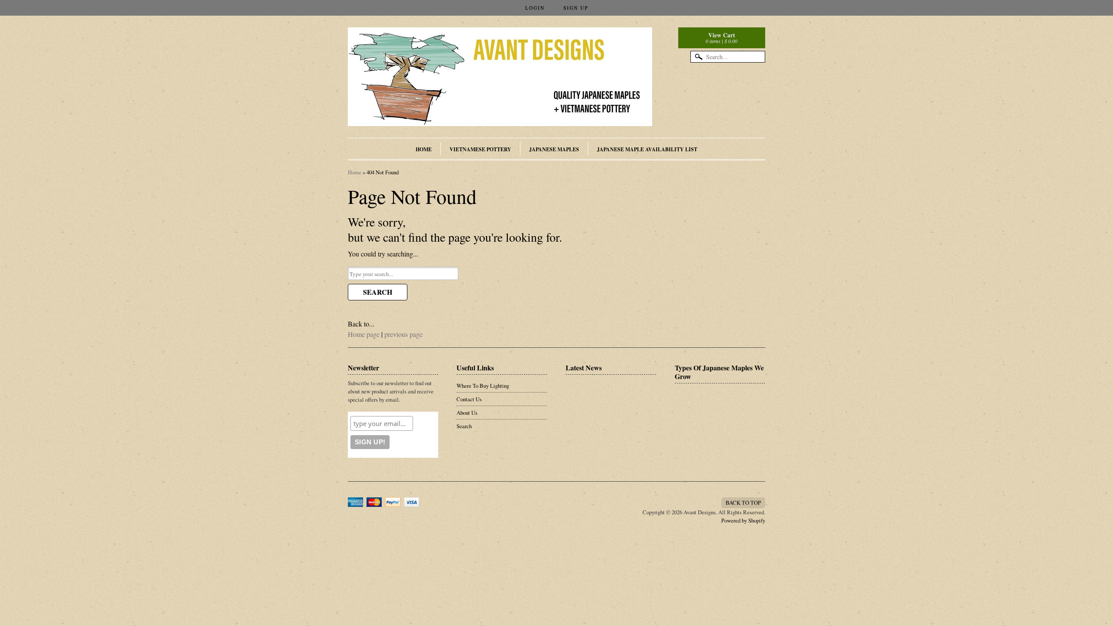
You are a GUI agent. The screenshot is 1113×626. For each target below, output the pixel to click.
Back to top (743, 502)
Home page (364, 334)
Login (535, 7)
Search (377, 292)
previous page (403, 334)
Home (424, 149)
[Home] (500, 113)
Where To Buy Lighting (483, 386)
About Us (467, 412)
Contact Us (469, 399)
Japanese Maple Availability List (647, 149)
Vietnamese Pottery (480, 149)
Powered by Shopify (743, 520)
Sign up (575, 7)
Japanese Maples (554, 149)
